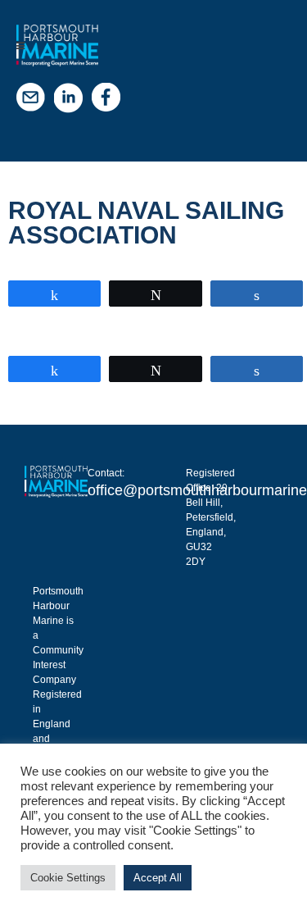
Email (35, 102)
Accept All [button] (157, 878)
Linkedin (73, 102)
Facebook (110, 102)
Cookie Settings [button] (68, 878)
